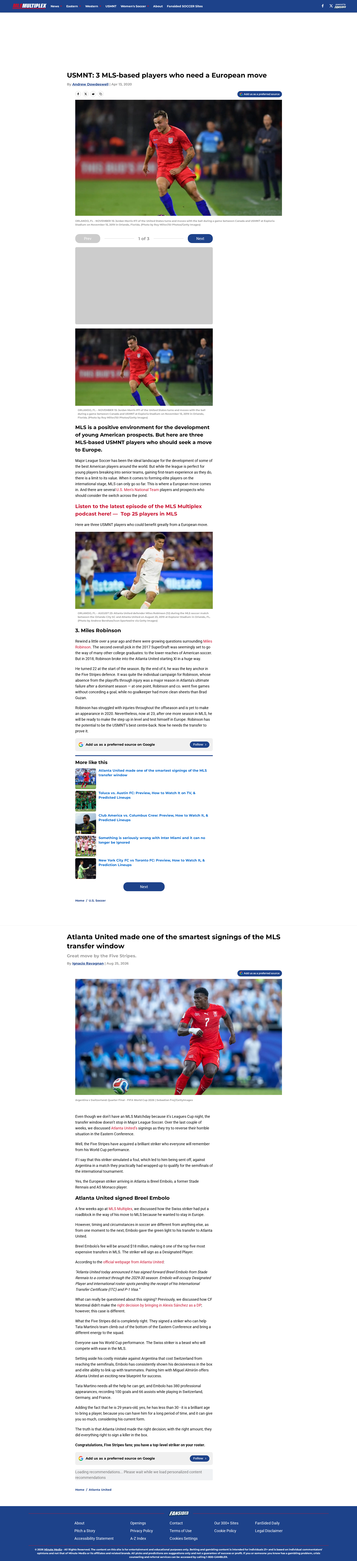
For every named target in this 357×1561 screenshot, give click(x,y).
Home (79, 900)
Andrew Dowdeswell (90, 84)
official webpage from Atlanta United (133, 1262)
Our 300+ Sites (226, 1523)
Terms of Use (181, 1531)
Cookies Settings (184, 1538)
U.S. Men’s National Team (137, 489)
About (158, 6)
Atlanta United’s (124, 1128)
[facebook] (323, 5)
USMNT (110, 6)
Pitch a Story (84, 1531)
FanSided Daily (267, 1523)
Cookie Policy (225, 1531)
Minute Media (53, 1549)
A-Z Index (138, 1538)
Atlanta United (100, 1490)
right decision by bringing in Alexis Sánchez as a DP (159, 1305)
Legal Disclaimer (269, 1531)
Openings (138, 1523)
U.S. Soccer (97, 900)
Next (200, 238)
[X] (331, 5)
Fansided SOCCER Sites (185, 6)
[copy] (101, 94)
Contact (176, 1523)
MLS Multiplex (120, 1209)
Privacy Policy (141, 1531)
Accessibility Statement (94, 1538)
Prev (87, 238)
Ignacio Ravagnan (88, 963)
